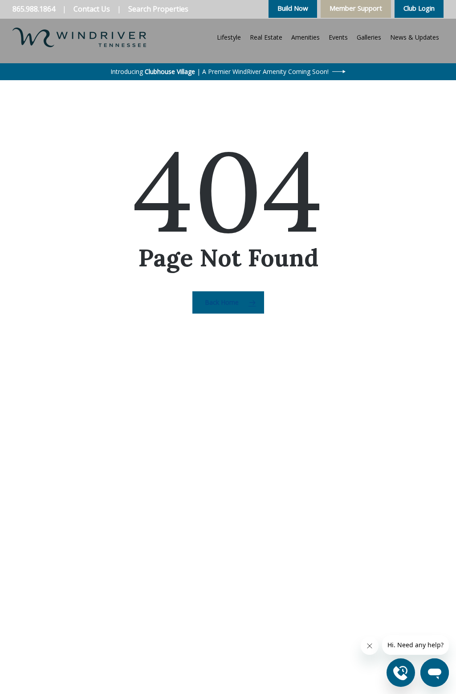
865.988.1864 (33, 8)
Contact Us (91, 8)
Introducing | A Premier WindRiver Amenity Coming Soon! (219, 71)
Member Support (356, 8)
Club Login (419, 8)
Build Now (292, 8)
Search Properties (158, 8)
